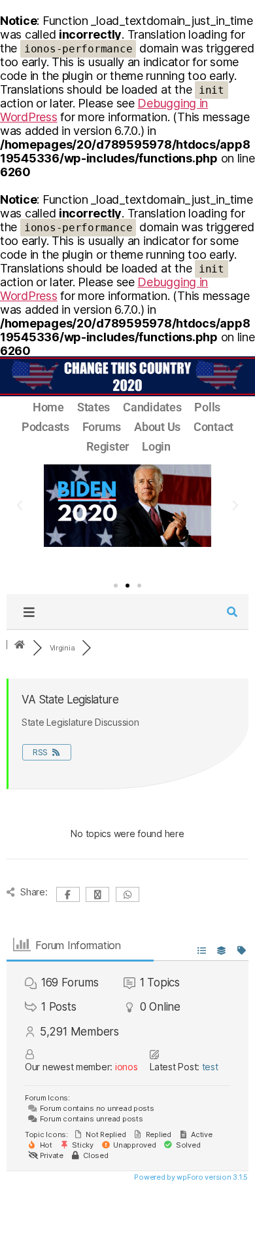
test (210, 1066)
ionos (126, 1066)
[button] (19, 505)
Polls (207, 407)
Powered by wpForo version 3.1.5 (190, 1177)
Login (156, 446)
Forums (101, 427)
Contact (213, 427)
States (93, 407)
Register (107, 446)
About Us (157, 427)
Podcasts (45, 427)
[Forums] (20, 645)
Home (48, 407)
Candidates (152, 407)
